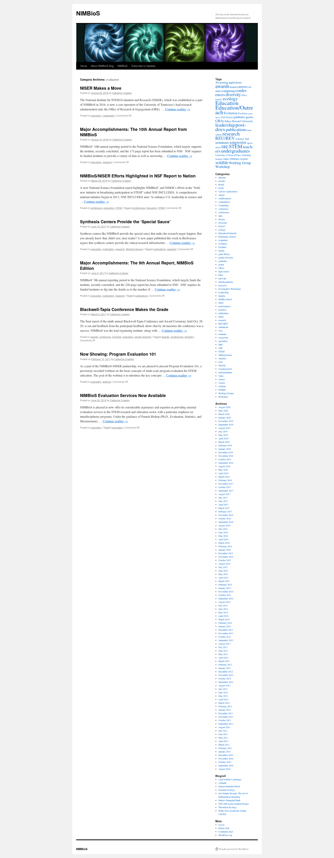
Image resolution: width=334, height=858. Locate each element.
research (107, 162)
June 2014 (223, 608)
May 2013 (223, 654)
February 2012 (225, 706)
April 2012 (223, 699)
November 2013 (225, 633)
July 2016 (222, 528)
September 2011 (225, 723)
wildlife (221, 162)
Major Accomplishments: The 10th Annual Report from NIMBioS (133, 131)
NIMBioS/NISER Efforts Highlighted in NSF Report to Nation (138, 176)
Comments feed (225, 831)
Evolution (230, 113)
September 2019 (225, 424)
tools (220, 361)
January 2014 (224, 626)
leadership (225, 125)
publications (159, 249)
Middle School (225, 299)
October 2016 (224, 518)
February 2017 (225, 511)
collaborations (224, 198)
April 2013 (223, 657)
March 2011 (224, 744)
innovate (222, 278)
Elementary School (227, 236)
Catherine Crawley (122, 93)
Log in (221, 824)
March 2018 (224, 476)
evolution (222, 243)
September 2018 (225, 462)
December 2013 (225, 629)
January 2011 (224, 751)
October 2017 (224, 487)
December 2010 (225, 755)
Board (221, 184)
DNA (244, 95)
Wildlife (222, 389)
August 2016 (224, 525)
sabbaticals (223, 327)
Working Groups (134, 249)
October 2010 (224, 761)
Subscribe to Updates (143, 66)
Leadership (109, 115)
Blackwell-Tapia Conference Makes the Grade (124, 309)
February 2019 (225, 445)
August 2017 (224, 494)
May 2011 (223, 737)
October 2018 (224, 459)
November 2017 (225, 483)
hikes (228, 121)
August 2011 (224, 727)
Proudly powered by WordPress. (234, 848)
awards (94, 336)
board (233, 87)
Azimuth (222, 782)
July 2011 (222, 730)
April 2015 (223, 577)
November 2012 (225, 675)
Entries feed (223, 828)
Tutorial (221, 365)
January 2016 (224, 549)
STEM (119, 208)
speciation (222, 341)
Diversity (116, 336)
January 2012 (224, 709)
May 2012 (223, 695)
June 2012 (223, 692)
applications (235, 82)
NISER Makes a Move (100, 88)
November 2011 (225, 716)
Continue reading (177, 109)
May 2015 (223, 574)
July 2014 (222, 605)
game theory (224, 254)
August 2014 (224, 601)
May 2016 (223, 535)
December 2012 (225, 671)
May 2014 (223, 612)
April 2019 (223, 438)
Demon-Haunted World (229, 786)
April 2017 (223, 504)
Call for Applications (228, 191)
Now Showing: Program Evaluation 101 (118, 354)
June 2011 (223, 734)
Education (151, 208)
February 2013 (225, 664)
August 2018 (224, 466)
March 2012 (224, 702)
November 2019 (225, 421)
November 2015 (225, 556)
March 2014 (224, 619)
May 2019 (223, 434)
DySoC (221, 226)
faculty (221, 250)
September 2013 (225, 640)
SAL (220, 330)
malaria (221, 295)
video (226, 159)
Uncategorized (225, 368)
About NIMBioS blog (102, 66)
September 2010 (225, 765)
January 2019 (224, 448)
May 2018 (223, 469)
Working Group (240, 162)
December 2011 (225, 713)
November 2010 (225, 758)
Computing (223, 205)
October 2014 (224, 594)
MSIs (221, 302)
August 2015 (224, 563)
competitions (224, 201)
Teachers (222, 358)
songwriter (237, 142)
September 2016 (225, 521)
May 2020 (223, 410)
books (221, 187)
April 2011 (223, 741)
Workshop (222, 166)
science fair (242, 139)
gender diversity (143, 336)
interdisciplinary (225, 281)
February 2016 (225, 546)
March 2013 (224, 661)
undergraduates (235, 150)
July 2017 (222, 497)
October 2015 (224, 560)
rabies (221, 316)
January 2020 (224, 417)
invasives (222, 285)
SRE (224, 146)
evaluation (95, 115)
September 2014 (225, 598)
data (220, 215)
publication (108, 249)
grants (249, 117)
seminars (222, 142)
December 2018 (225, 452)
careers (242, 86)
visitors (244, 159)
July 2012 (222, 688)
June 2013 (223, 650)
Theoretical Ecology (227, 807)
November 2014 (225, 591)
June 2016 (223, 532)
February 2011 (225, 748)
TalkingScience (225, 354)
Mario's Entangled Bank (229, 800)
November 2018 (225, 455)
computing (228, 91)
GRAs (219, 120)
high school (223, 271)
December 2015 (225, 553)
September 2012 (225, 681)
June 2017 (223, 501)
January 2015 (224, 588)
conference (96, 208)
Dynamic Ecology (226, 789)
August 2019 (224, 427)
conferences (138, 208)
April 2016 (223, 539)
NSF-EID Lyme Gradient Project (233, 803)
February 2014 (225, 622)
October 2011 (224, 720)
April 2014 (223, 615)
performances (224, 306)
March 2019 (224, 441)
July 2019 (222, 431)
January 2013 (224, 668)
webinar (107, 381)
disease (221, 219)
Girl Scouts (227, 117)
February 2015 (225, 584)
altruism (222, 177)
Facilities (243, 113)
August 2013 (224, 643)
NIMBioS (88, 13)
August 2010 (224, 768)
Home (83, 66)
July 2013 (222, 647)
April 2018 (223, 473)
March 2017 (224, 508)
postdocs (222, 309)
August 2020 (224, 407)
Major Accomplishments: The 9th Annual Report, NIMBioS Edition (136, 265)
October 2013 (224, 636)
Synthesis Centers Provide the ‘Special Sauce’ (125, 221)
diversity (189, 336)
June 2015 (223, 570)
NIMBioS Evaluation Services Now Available (123, 395)
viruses (234, 158)
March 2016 (224, 542)
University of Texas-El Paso (228, 155)
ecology (230, 98)
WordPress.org (225, 835)
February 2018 (225, 480)
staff (220, 347)
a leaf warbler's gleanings (229, 779)
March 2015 (224, 581)
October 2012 (224, 678)
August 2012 (224, 685)
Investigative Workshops (229, 288)
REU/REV (225, 138)
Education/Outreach (234, 110)
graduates (239, 117)
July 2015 (222, 567)
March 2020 (224, 414)
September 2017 (225, 490)
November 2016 (225, 514)
